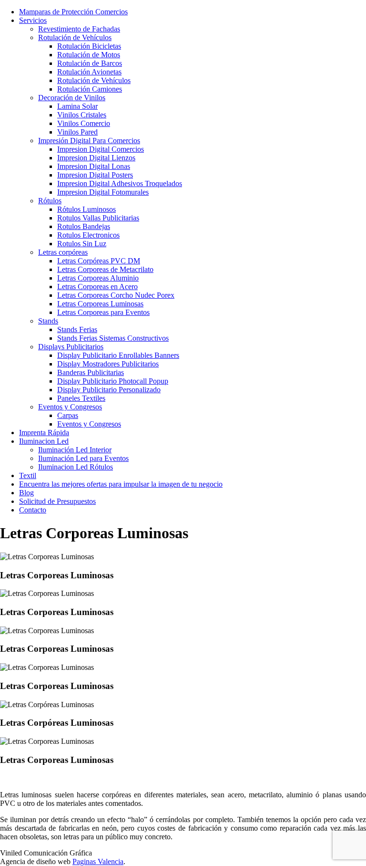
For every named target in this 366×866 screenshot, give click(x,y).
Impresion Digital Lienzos (96, 158)
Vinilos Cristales (81, 115)
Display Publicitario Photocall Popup (112, 381)
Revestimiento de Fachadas (79, 29)
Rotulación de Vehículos (75, 37)
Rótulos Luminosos (86, 209)
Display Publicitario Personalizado (109, 390)
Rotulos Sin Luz (81, 244)
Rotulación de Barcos (89, 63)
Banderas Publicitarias (90, 372)
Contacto (32, 510)
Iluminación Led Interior (75, 450)
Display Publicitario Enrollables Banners (118, 355)
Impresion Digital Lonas (93, 166)
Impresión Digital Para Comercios (89, 140)
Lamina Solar (77, 106)
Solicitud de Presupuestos (57, 501)
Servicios (33, 20)
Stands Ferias (77, 329)
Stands (48, 321)
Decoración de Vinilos (71, 98)
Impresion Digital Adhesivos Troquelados (119, 183)
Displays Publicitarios (70, 347)
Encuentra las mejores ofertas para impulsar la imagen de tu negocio (121, 484)
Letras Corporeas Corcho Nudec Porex (115, 295)
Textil (27, 475)
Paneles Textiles (81, 398)
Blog (26, 493)
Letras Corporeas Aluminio (98, 278)
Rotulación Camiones (89, 89)
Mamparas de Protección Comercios (73, 12)
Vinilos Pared (77, 132)
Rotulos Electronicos (88, 235)
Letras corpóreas (63, 252)
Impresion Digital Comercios (100, 149)
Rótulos (49, 201)
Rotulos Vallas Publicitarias (98, 218)
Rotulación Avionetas (89, 72)
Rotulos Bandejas (83, 226)
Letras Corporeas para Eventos (103, 312)
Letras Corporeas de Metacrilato (105, 269)
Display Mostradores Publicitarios (108, 364)
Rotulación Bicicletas (89, 46)
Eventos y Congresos (70, 407)
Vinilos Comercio (83, 123)
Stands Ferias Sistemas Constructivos (113, 338)
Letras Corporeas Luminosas (100, 304)
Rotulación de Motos (88, 55)
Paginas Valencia (97, 861)
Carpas (67, 415)
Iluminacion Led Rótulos (75, 467)
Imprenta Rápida (44, 432)
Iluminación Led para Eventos (83, 458)
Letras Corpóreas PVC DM (98, 261)
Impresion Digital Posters (95, 175)
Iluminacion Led (44, 441)
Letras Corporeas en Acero (97, 286)
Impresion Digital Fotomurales (103, 192)
